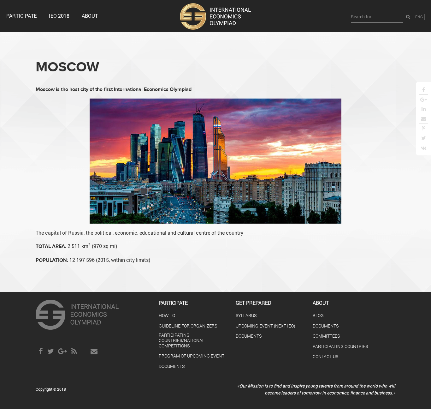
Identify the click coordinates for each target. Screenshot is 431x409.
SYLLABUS (246, 315)
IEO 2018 (59, 15)
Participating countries (340, 346)
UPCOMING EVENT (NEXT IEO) (265, 326)
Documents (326, 326)
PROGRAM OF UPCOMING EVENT (191, 356)
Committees (326, 336)
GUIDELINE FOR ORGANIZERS (188, 326)
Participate (21, 15)
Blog (318, 315)
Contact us (325, 356)
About (90, 15)
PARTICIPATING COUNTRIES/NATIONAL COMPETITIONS (181, 340)
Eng (419, 16)
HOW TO (167, 315)
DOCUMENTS (172, 366)
